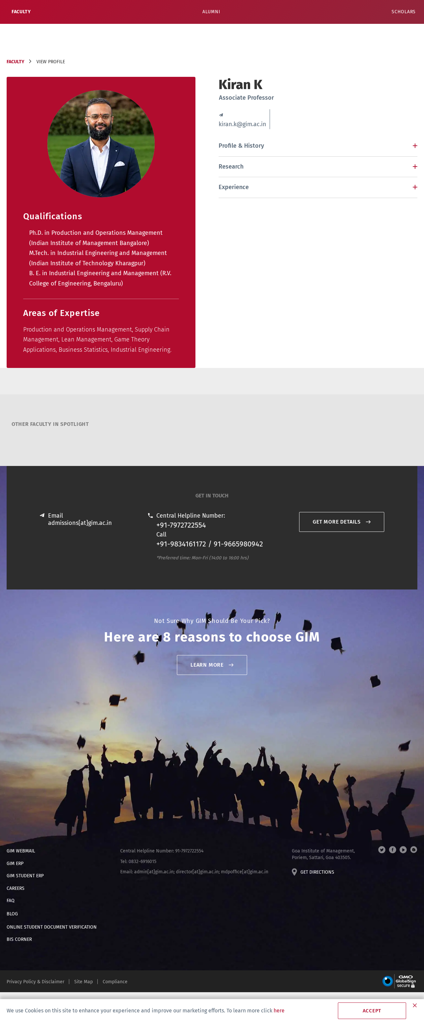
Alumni (211, 12)
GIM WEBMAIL (21, 851)
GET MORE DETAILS (337, 522)
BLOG (12, 914)
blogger (413, 849)
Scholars (404, 12)
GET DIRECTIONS (317, 872)
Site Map (83, 982)
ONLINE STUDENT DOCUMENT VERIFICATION (52, 927)
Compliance (115, 982)
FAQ (11, 900)
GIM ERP (15, 863)
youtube (403, 849)
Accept (372, 1011)
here (279, 1010)
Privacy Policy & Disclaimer (35, 982)
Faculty (21, 12)
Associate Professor (246, 97)
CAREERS (16, 888)
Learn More (207, 665)
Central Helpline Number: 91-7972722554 (161, 851)
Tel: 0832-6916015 (138, 861)
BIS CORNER (19, 939)
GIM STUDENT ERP (25, 876)
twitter (382, 849)
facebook (392, 849)
